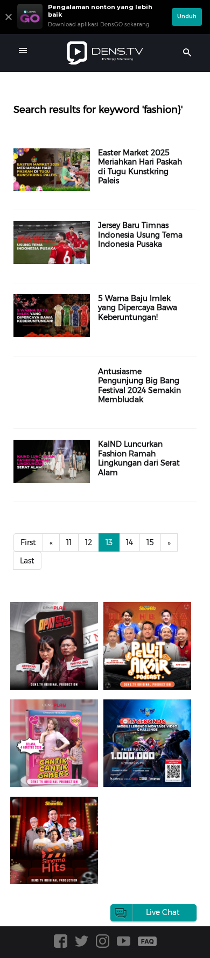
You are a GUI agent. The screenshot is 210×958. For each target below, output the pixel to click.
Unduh (187, 16)
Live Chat (163, 912)
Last (27, 561)
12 (88, 542)
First (28, 542)
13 (109, 542)
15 (150, 542)
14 (129, 542)
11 (69, 542)
